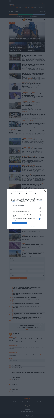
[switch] (40, 208)
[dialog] (27, 209)
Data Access (27, 226)
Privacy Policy (33, 226)
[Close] (45, 191)
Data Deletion (21, 226)
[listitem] (27, 205)
